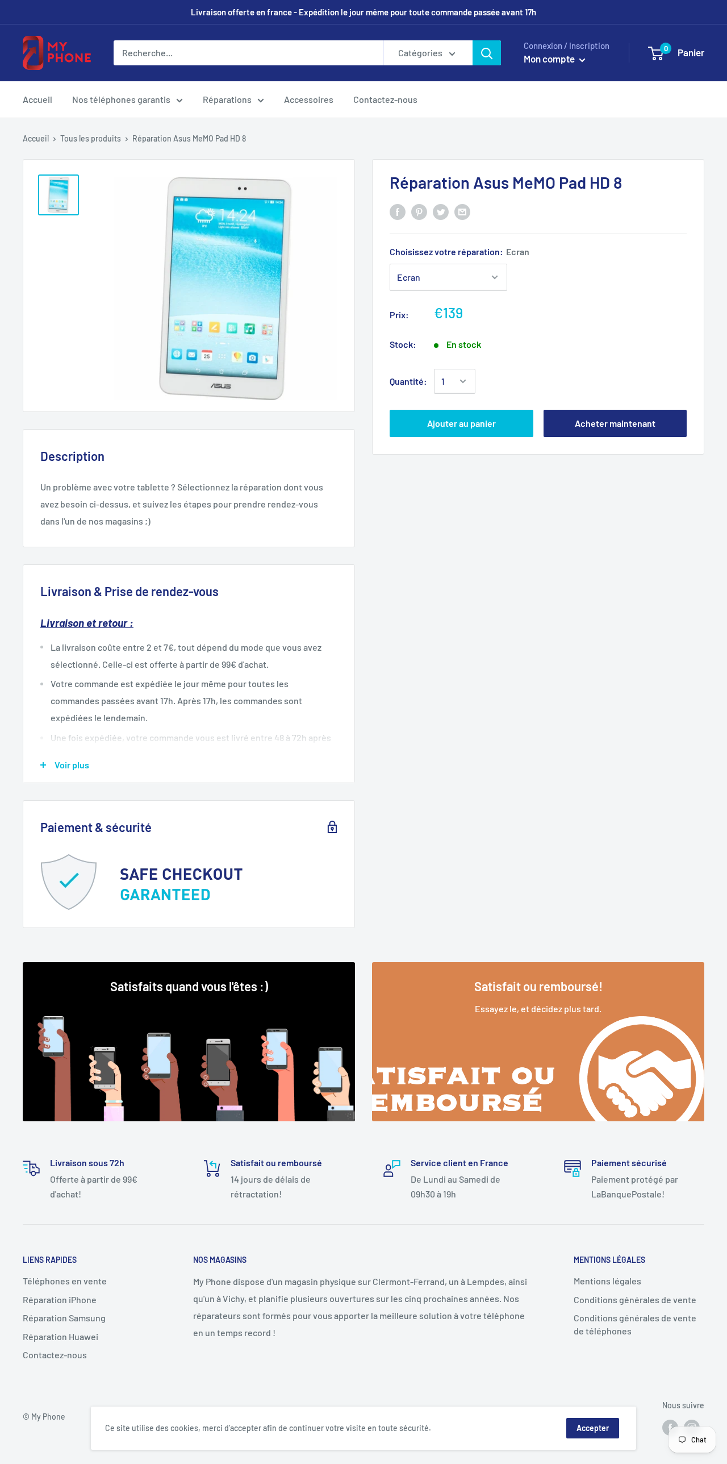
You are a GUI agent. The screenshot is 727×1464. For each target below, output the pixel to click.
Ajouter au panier (461, 423)
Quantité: (408, 381)
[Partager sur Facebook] (398, 211)
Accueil (37, 99)
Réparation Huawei (60, 1336)
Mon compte (550, 58)
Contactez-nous (385, 99)
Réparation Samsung (64, 1317)
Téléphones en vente (65, 1280)
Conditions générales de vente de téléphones (635, 1324)
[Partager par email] (462, 211)
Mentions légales (607, 1280)
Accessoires (308, 99)
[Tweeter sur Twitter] (441, 211)
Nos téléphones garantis (121, 99)
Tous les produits (90, 138)
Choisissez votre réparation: (459, 251)
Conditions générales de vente (635, 1299)
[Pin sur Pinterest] (419, 211)
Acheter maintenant (615, 423)
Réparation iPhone (60, 1299)
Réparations (227, 99)
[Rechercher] (487, 52)
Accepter (592, 1428)
